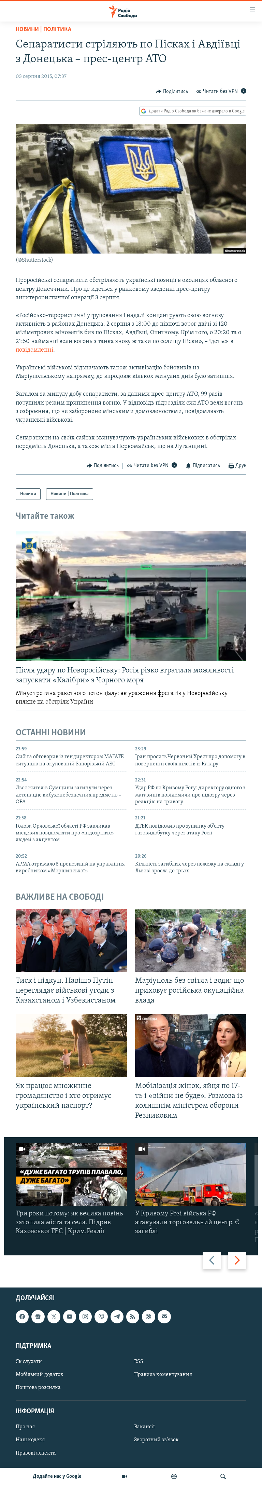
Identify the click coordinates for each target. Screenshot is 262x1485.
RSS (138, 1361)
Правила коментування (163, 1374)
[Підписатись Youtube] (69, 1316)
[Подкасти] (174, 1476)
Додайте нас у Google (57, 1476)
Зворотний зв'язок (156, 1440)
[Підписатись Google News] (37, 1316)
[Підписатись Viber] (100, 1316)
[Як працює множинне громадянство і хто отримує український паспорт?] (71, 1045)
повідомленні (34, 350)
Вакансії (144, 1427)
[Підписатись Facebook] (22, 1316)
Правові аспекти (36, 1453)
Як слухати (29, 1361)
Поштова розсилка (38, 1387)
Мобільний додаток (39, 1374)
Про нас (25, 1427)
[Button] (172, 91)
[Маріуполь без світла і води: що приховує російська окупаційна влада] (190, 940)
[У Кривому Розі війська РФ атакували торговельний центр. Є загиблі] (190, 1174)
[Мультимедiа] (124, 1476)
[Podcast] (148, 1316)
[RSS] (132, 1316)
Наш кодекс (30, 1440)
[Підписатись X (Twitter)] (53, 1316)
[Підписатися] (164, 1316)
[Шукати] (223, 1476)
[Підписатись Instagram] (85, 1316)
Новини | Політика (43, 30)
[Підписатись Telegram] (117, 1316)
